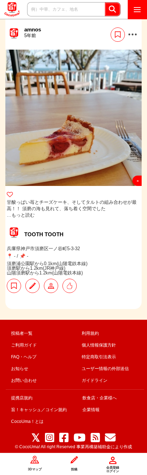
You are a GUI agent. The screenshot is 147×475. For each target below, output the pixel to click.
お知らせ (19, 368)
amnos (32, 32)
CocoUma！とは (27, 421)
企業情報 (91, 409)
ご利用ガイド (24, 345)
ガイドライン (94, 380)
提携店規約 (21, 397)
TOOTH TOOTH (44, 234)
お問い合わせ (24, 380)
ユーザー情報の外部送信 (105, 368)
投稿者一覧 (21, 333)
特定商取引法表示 (99, 356)
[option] (73, 118)
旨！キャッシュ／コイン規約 (39, 409)
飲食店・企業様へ (99, 397)
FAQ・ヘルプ (23, 356)
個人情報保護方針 (99, 345)
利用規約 (90, 333)
